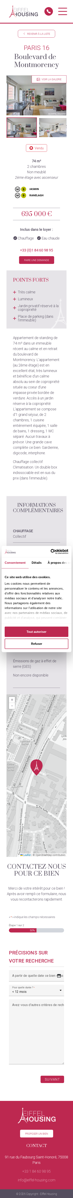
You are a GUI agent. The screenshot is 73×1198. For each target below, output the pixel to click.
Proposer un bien (36, 1133)
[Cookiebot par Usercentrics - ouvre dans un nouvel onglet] (51, 551)
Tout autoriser (36, 631)
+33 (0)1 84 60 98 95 (36, 250)
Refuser (36, 643)
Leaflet (27, 855)
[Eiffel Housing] (23, 11)
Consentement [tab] (15, 562)
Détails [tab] (37, 562)
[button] (21, 127)
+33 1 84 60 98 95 (36, 1171)
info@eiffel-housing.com (36, 1180)
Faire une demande (36, 260)
